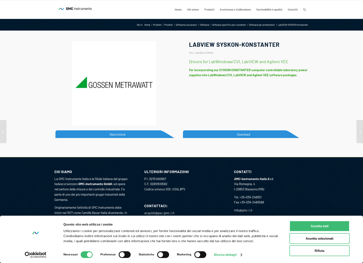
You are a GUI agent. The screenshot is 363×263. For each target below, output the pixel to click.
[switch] (125, 254)
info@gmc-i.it (243, 210)
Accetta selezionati (319, 238)
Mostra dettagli (225, 254)
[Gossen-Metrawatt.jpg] (114, 83)
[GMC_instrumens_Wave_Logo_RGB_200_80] (75, 9)
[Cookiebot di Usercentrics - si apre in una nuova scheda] (35, 255)
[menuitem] (178, 9)
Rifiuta (319, 250)
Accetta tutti (320, 226)
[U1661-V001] (359, 131)
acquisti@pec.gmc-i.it (159, 213)
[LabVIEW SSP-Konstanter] (3, 131)
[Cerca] (304, 9)
